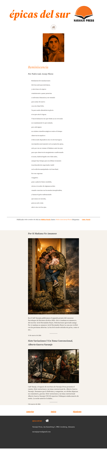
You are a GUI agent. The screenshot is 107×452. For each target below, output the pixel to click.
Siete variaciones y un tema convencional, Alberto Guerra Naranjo (50, 342)
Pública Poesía (46, 219)
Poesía (88, 219)
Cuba (83, 219)
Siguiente (77, 411)
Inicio (53, 411)
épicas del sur (37, 421)
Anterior (30, 411)
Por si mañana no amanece (42, 233)
